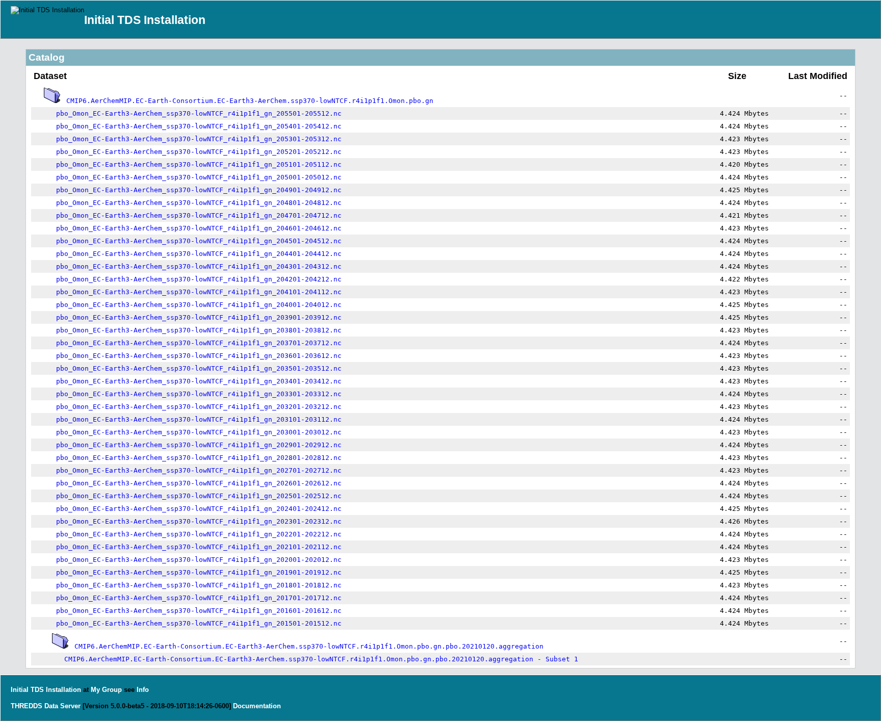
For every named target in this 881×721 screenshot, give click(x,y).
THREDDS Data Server (46, 706)
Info (143, 689)
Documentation (257, 706)
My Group (106, 689)
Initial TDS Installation (144, 20)
